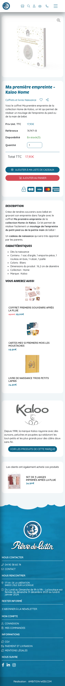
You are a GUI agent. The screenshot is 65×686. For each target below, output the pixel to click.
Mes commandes (15, 628)
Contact (10, 569)
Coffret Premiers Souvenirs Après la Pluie (31, 309)
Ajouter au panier (34, 177)
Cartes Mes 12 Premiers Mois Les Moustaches (29, 344)
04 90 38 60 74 (13, 564)
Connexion (12, 623)
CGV (7, 641)
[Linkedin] (8, 665)
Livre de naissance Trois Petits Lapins (28, 379)
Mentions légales (16, 650)
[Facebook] (3, 665)
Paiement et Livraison (18, 646)
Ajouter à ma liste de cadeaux (34, 169)
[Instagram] (14, 665)
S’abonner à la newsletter (19, 609)
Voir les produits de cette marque (32, 449)
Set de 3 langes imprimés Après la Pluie (41, 478)
